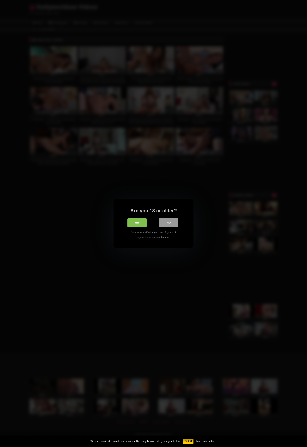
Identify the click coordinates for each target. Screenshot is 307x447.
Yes (137, 222)
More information (205, 441)
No (169, 222)
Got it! (188, 441)
